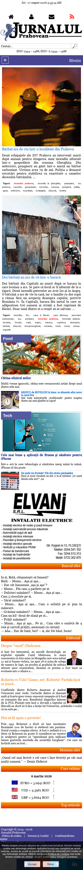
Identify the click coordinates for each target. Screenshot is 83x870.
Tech (7, 415)
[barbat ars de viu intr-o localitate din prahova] (41, 145)
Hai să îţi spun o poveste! (21, 718)
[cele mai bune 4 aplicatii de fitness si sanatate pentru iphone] (41, 451)
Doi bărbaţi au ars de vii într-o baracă (31, 277)
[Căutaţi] (74, 47)
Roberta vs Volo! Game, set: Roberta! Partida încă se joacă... (40, 682)
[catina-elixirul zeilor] (41, 374)
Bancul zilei (71, 566)
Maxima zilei (70, 750)
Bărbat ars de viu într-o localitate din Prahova (38, 149)
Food (8, 338)
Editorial (73, 638)
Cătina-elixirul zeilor (16, 378)
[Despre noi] (31, 17)
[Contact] (51, 17)
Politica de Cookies (58, 854)
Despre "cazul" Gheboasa (20, 645)
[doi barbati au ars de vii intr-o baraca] (41, 273)
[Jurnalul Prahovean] (11, 17)
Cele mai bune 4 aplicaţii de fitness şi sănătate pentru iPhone (41, 456)
